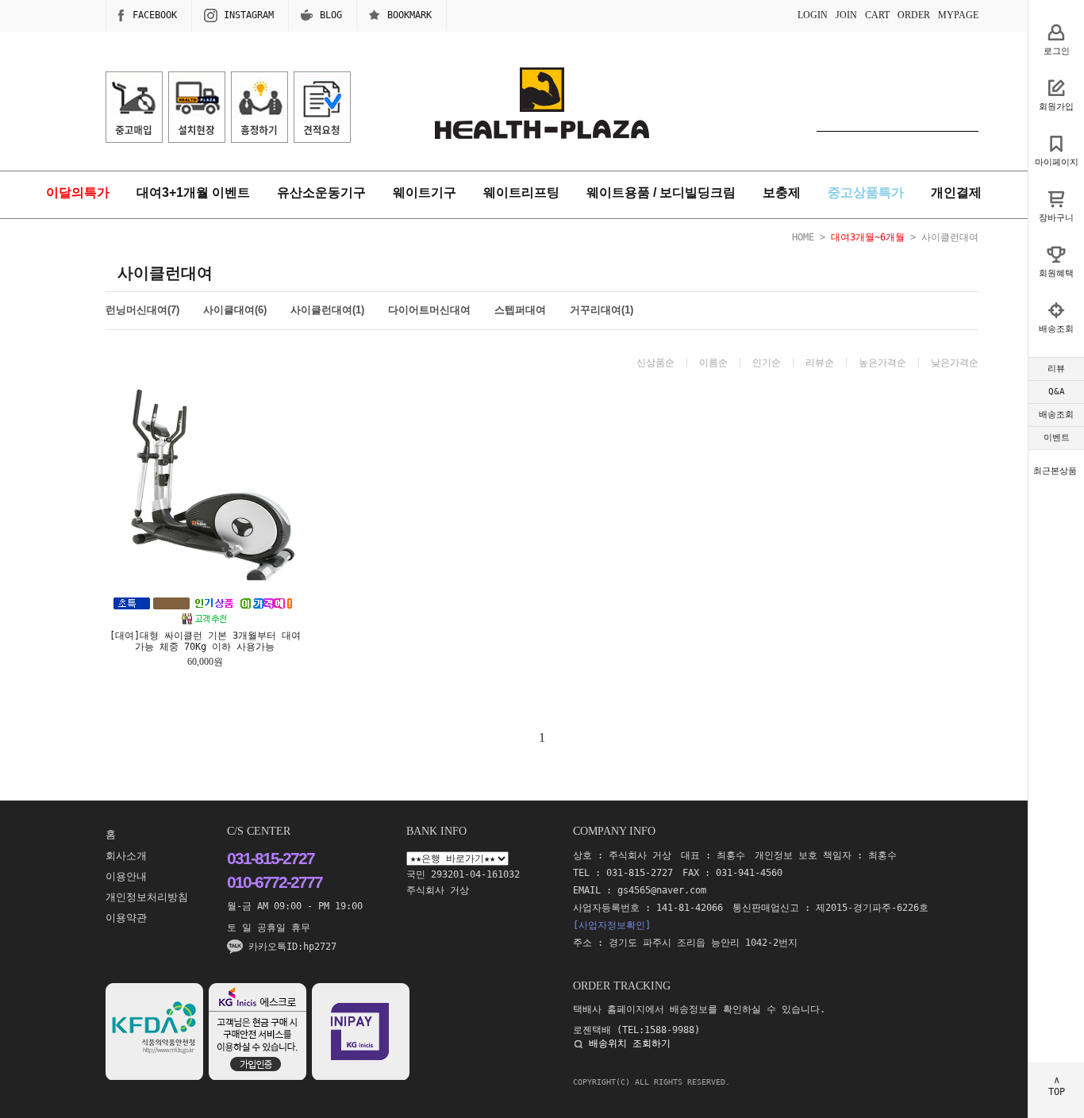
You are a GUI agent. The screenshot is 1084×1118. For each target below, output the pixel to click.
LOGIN (813, 15)
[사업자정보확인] (612, 925)
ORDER (914, 15)
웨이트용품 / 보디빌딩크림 (661, 192)
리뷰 (1056, 368)
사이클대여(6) (235, 310)
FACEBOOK (155, 15)
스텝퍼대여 (520, 310)
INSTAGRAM (249, 15)
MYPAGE (958, 15)
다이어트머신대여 (429, 310)
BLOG (331, 15)
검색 (966, 115)
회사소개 (126, 856)
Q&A (1056, 391)
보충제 (782, 192)
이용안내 (126, 876)
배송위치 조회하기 (630, 1043)
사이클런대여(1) (327, 310)
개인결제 (956, 192)
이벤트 (1057, 437)
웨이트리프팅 (521, 192)
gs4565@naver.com (661, 890)
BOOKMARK (409, 15)
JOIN (846, 15)
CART (877, 15)
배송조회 (1056, 414)
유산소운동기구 (321, 192)
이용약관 (126, 918)
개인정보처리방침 (147, 897)
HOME (803, 237)
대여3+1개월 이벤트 (193, 192)
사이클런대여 (949, 237)
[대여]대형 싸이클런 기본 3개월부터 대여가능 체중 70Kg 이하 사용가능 (205, 641)
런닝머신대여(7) (142, 310)
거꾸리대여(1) (601, 310)
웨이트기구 (424, 192)
